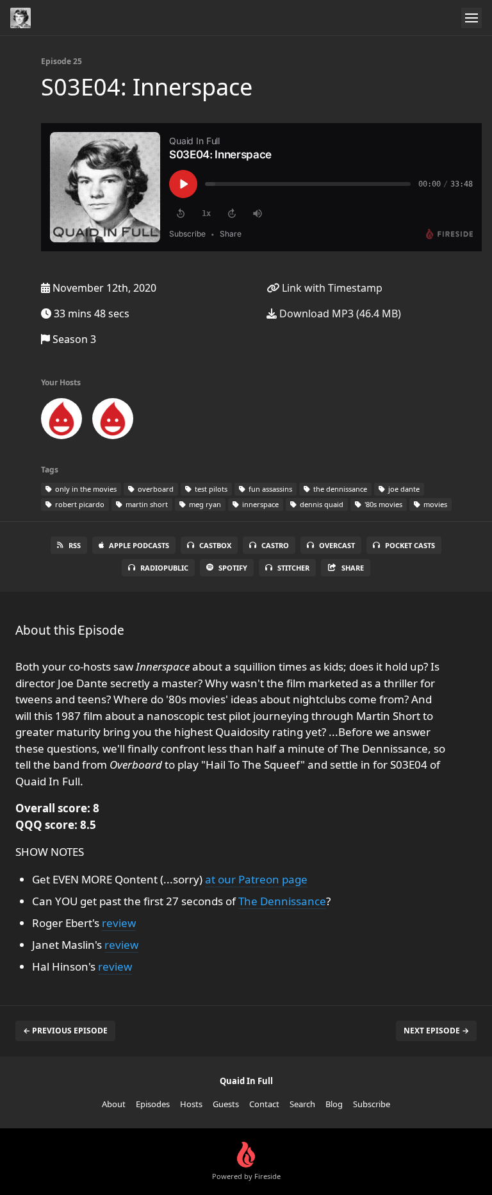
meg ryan (204, 504)
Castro (275, 545)
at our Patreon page (256, 879)
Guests (226, 1104)
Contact (264, 1104)
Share (352, 567)
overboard (155, 489)
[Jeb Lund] (112, 421)
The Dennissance (282, 901)
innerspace (259, 504)
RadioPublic (164, 567)
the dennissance (339, 489)
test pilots (210, 489)
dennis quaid (320, 504)
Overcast (337, 545)
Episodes (153, 1104)
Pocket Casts (410, 545)
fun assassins (269, 489)
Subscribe (371, 1104)
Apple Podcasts (139, 545)
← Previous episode (65, 1030)
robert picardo (78, 504)
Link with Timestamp (330, 288)
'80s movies (382, 504)
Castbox (215, 545)
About (114, 1104)
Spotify (232, 567)
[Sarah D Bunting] (61, 421)
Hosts (191, 1104)
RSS (75, 545)
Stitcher (293, 567)
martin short (146, 504)
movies (434, 504)
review (119, 922)
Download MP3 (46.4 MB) (339, 313)
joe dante (403, 489)
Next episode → (436, 1030)
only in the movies (85, 489)
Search (302, 1104)
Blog (334, 1104)
